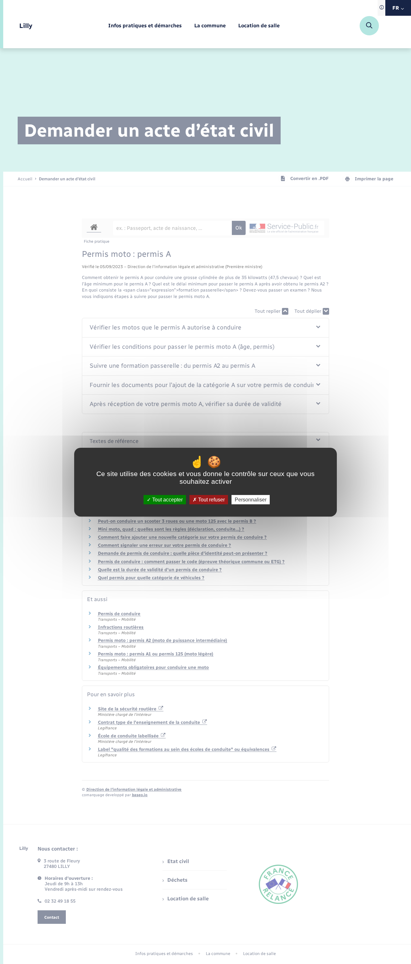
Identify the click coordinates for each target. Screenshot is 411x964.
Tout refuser (211, 499)
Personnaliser (251, 499)
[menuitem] (145, 26)
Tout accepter (167, 499)
